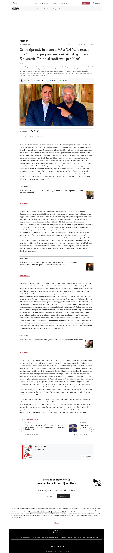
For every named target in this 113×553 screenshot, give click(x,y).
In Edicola (37, 3)
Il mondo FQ (64, 3)
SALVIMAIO (40, 446)
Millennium (46, 3)
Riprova (56, 523)
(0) (76, 434)
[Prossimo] (91, 429)
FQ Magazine (53, 3)
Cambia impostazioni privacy (50, 537)
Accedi (49, 496)
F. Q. (21, 63)
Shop (59, 3)
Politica (24, 41)
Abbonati (86, 3)
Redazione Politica (32, 434)
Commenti (25, 131)
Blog (41, 3)
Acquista (86, 457)
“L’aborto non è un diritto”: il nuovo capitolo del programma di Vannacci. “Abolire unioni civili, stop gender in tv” (45, 427)
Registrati (63, 496)
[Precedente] (22, 429)
